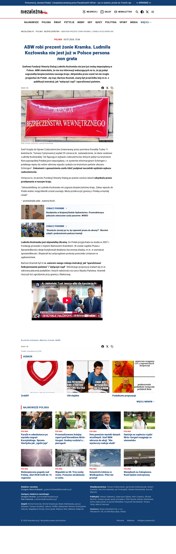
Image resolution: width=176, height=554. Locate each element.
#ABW (57, 340)
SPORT (123, 22)
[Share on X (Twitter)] (107, 88)
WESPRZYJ (92, 12)
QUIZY (98, 22)
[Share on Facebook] (102, 88)
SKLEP (108, 12)
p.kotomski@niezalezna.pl (45, 499)
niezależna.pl (27, 31)
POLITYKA (110, 22)
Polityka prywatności (146, 520)
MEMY (81, 22)
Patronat (120, 520)
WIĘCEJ (145, 22)
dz (27, 88)
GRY (90, 22)
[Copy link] (112, 88)
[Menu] (152, 12)
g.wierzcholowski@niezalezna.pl (58, 489)
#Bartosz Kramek (47, 340)
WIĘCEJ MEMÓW (144, 401)
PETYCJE (69, 22)
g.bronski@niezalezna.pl (47, 496)
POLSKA (46, 22)
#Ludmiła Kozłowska (30, 340)
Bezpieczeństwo (52, 31)
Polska (39, 31)
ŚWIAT (57, 22)
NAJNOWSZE (31, 22)
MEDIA (134, 22)
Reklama (130, 520)
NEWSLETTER (125, 12)
